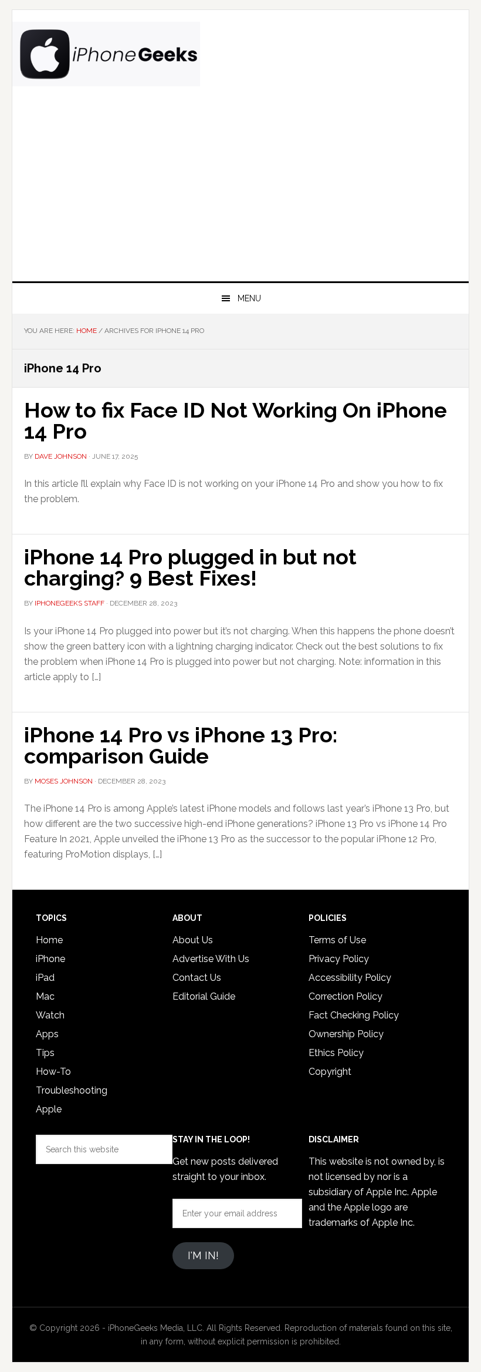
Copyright (330, 1071)
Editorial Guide (203, 996)
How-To (53, 1071)
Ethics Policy (336, 1052)
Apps (47, 1034)
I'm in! (203, 1255)
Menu (249, 298)
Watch (50, 1015)
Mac (45, 996)
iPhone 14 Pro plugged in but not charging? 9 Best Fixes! (190, 567)
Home (49, 940)
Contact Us (196, 977)
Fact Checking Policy (354, 1015)
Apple (49, 1109)
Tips (45, 1052)
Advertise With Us (210, 958)
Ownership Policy (346, 1034)
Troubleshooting (71, 1090)
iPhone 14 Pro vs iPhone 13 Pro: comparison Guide (180, 745)
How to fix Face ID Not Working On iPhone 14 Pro (235, 420)
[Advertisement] (240, 193)
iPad (45, 977)
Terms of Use (337, 940)
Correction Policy (345, 996)
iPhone (50, 958)
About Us (192, 940)
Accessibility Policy (350, 977)
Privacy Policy (339, 958)
